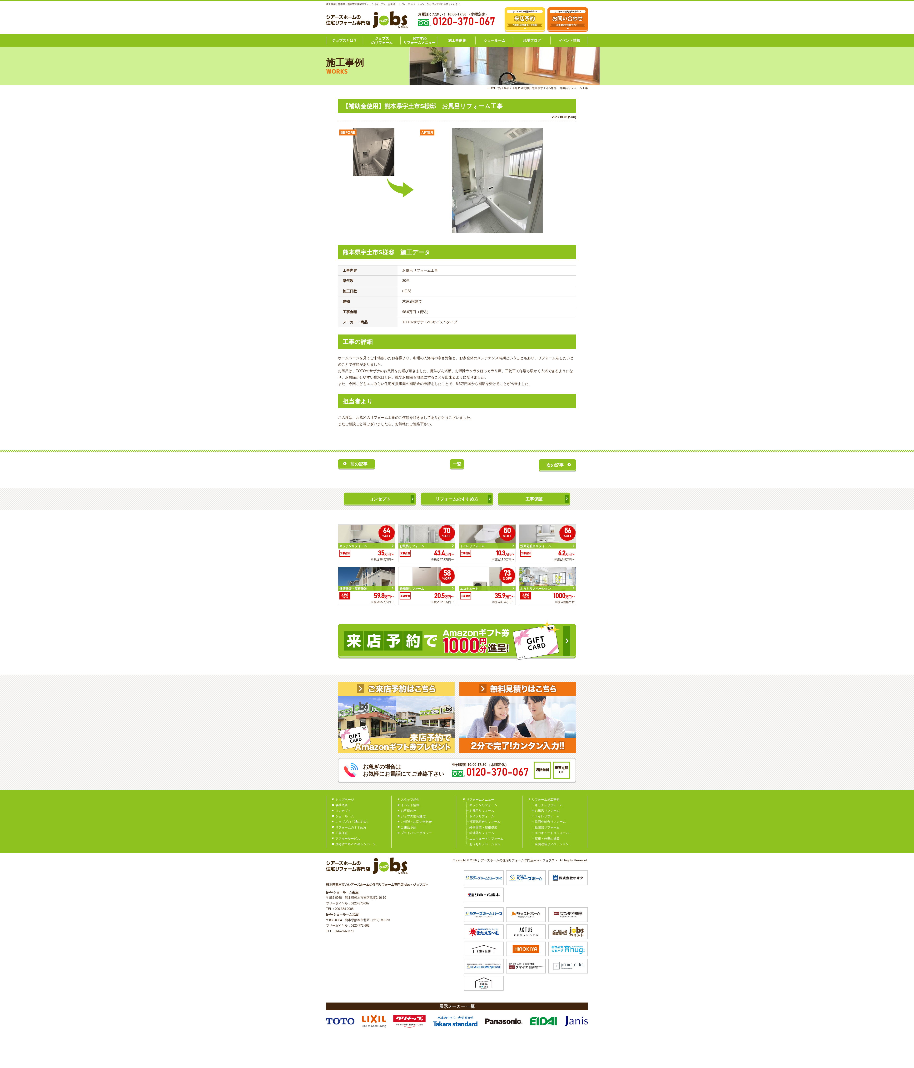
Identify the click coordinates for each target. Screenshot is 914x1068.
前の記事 (359, 464)
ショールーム (494, 40)
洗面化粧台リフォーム (484, 821)
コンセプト (380, 499)
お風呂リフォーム (481, 811)
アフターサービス (347, 838)
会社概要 (341, 805)
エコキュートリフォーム (486, 838)
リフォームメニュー (480, 799)
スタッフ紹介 (410, 799)
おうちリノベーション (484, 844)
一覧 (457, 464)
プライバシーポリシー (416, 833)
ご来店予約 (408, 827)
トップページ (344, 799)
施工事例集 (457, 40)
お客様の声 (408, 811)
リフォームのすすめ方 (457, 499)
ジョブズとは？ (344, 40)
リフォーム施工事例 (546, 799)
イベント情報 (569, 40)
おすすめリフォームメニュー (419, 40)
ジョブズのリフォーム (382, 40)
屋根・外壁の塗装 (547, 838)
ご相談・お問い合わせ (416, 821)
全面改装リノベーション (552, 844)
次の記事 (555, 465)
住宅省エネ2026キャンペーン (355, 844)
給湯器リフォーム (481, 833)
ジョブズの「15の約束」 (352, 821)
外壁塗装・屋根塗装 (483, 827)
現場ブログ (532, 40)
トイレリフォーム (481, 816)
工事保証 (534, 499)
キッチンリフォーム (483, 805)
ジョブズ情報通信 (413, 816)
